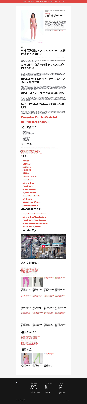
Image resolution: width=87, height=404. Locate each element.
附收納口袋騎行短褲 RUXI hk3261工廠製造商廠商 (29, 337)
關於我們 (56, 1)
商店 (59, 386)
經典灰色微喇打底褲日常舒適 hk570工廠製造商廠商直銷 (30, 268)
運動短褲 (41, 1)
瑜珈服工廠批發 (50, 1)
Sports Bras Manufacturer (35, 217)
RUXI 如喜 (24, 1)
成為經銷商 (32, 386)
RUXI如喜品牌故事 (33, 385)
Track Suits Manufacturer (34, 220)
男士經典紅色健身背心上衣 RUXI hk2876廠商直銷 (29, 338)
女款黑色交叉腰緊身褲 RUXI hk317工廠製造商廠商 (29, 271)
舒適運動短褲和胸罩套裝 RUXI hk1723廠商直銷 (28, 272)
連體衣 (45, 1)
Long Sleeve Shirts (31, 196)
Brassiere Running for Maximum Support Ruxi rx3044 (30, 152)
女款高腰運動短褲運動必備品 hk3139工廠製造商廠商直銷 (30, 336)
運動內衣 (32, 1)
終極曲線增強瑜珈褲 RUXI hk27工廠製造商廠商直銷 (29, 270)
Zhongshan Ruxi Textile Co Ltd (39, 117)
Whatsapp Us (61, 393)
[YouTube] (70, 400)
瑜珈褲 (29, 1)
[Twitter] (66, 400)
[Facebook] (64, 400)
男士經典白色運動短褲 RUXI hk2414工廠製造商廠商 (29, 343)
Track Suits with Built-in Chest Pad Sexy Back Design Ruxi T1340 (31, 153)
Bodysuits (27, 199)
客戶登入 (60, 391)
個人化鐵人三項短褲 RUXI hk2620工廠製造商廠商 (29, 342)
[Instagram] (68, 400)
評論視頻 (46, 388)
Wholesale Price (30, 205)
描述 (22, 47)
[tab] (22, 47)
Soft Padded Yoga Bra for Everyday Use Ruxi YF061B (30, 150)
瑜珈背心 (37, 1)
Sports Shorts (29, 192)
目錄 (31, 387)
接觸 (59, 1)
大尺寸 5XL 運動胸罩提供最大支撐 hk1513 (28, 275)
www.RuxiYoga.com (32, 226)
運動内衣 (27, 164)
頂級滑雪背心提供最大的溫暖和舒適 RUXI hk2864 (29, 344)
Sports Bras (28, 183)
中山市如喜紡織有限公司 (35, 122)
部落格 (63, 1)
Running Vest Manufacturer (35, 223)
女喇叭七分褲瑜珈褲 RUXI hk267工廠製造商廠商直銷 (29, 269)
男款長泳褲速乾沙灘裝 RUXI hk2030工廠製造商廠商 (29, 339)
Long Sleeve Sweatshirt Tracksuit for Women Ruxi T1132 (30, 151)
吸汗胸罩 (62, 30)
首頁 (46, 10)
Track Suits (28, 186)
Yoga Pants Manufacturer (34, 214)
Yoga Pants (28, 180)
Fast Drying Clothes (31, 202)
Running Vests (29, 189)
